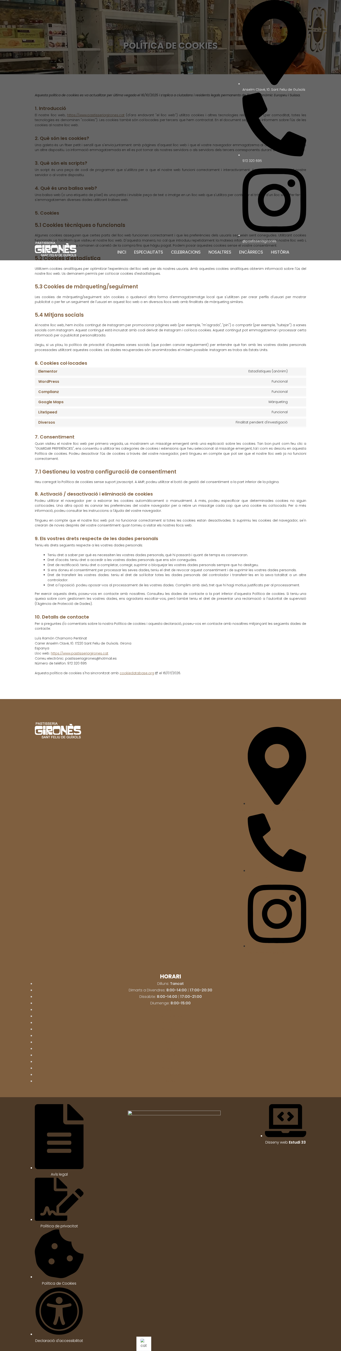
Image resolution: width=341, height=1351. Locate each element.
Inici (121, 252)
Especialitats (148, 252)
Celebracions (186, 252)
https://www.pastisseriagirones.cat (79, 653)
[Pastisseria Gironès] (56, 249)
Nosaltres (220, 252)
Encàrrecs (251, 252)
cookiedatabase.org (137, 673)
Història (280, 252)
